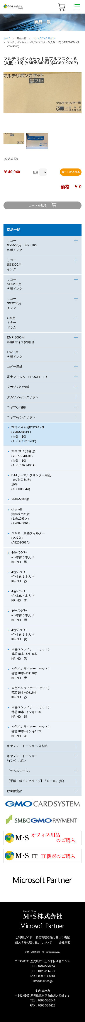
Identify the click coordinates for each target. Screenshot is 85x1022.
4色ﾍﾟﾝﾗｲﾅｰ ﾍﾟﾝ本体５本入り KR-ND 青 (22, 595)
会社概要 (64, 942)
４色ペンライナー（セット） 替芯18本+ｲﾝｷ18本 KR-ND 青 (32, 673)
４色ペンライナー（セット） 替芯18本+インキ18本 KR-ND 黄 (32, 731)
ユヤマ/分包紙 (16, 407)
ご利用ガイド (23, 937)
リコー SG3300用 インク (14, 264)
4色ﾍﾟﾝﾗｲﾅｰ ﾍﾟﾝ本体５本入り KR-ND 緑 (22, 615)
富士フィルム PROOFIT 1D (27, 377)
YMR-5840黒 (20, 499)
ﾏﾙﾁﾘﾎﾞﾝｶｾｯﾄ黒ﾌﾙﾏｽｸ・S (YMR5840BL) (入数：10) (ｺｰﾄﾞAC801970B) (27, 434)
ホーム (7, 38)
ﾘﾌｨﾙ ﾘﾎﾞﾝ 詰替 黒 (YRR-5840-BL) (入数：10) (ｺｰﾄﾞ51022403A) (23, 458)
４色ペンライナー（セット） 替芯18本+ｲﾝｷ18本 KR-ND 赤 (32, 692)
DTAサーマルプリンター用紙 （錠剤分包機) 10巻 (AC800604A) (31, 482)
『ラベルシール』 (19, 771)
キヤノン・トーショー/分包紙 (27, 746)
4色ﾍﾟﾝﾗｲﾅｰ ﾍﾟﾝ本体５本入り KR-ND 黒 (22, 557)
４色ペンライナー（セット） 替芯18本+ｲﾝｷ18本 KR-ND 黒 (32, 653)
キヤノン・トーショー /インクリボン (22, 758)
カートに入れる (70, 172)
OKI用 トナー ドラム (11, 322)
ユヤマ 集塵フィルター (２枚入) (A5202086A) (29, 537)
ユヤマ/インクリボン (44, 38)
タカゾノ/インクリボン (22, 397)
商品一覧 (13, 229)
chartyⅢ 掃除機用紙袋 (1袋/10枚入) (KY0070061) (22, 516)
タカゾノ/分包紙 (18, 387)
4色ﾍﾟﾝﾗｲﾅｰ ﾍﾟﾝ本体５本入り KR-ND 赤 (22, 576)
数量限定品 (14, 791)
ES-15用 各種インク (14, 354)
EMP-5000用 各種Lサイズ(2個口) (20, 340)
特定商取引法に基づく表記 (53, 937)
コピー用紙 (14, 366)
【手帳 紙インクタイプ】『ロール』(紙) (35, 781)
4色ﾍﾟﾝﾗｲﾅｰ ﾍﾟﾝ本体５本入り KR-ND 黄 (22, 634)
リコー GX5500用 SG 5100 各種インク (22, 245)
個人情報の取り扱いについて (33, 942)
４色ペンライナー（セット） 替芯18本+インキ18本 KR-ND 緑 (32, 711)
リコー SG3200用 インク (14, 303)
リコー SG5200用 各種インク (15, 284)
